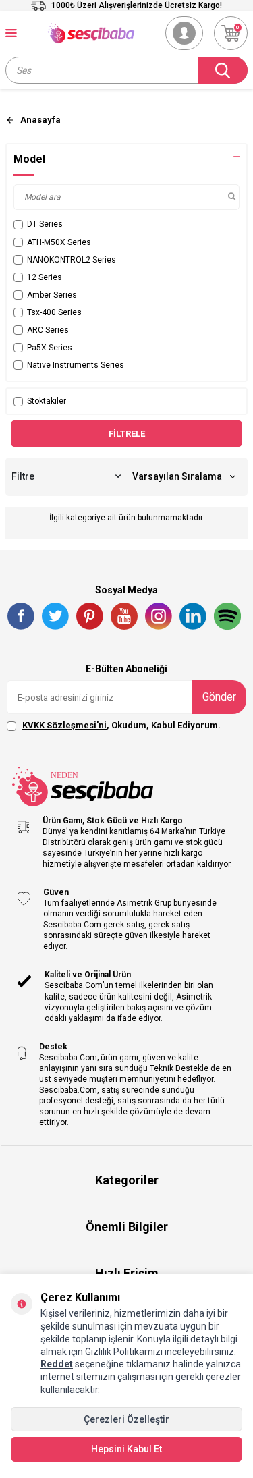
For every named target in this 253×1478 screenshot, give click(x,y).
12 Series (44, 277)
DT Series (45, 224)
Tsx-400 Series (54, 312)
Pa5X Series (49, 347)
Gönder (219, 696)
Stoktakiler (46, 401)
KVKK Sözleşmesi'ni (64, 725)
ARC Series (48, 330)
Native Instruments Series (75, 365)
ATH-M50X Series (59, 242)
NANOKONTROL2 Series (71, 260)
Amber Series (52, 295)
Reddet (56, 1364)
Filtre (22, 476)
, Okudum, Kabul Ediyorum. (121, 725)
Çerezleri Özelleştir (126, 1419)
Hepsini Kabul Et (126, 1449)
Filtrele (127, 434)
